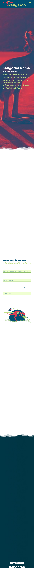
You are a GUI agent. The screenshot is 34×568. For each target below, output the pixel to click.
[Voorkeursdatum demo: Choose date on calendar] (3, 297)
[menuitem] (29, 3)
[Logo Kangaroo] (14, 4)
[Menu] (29, 3)
